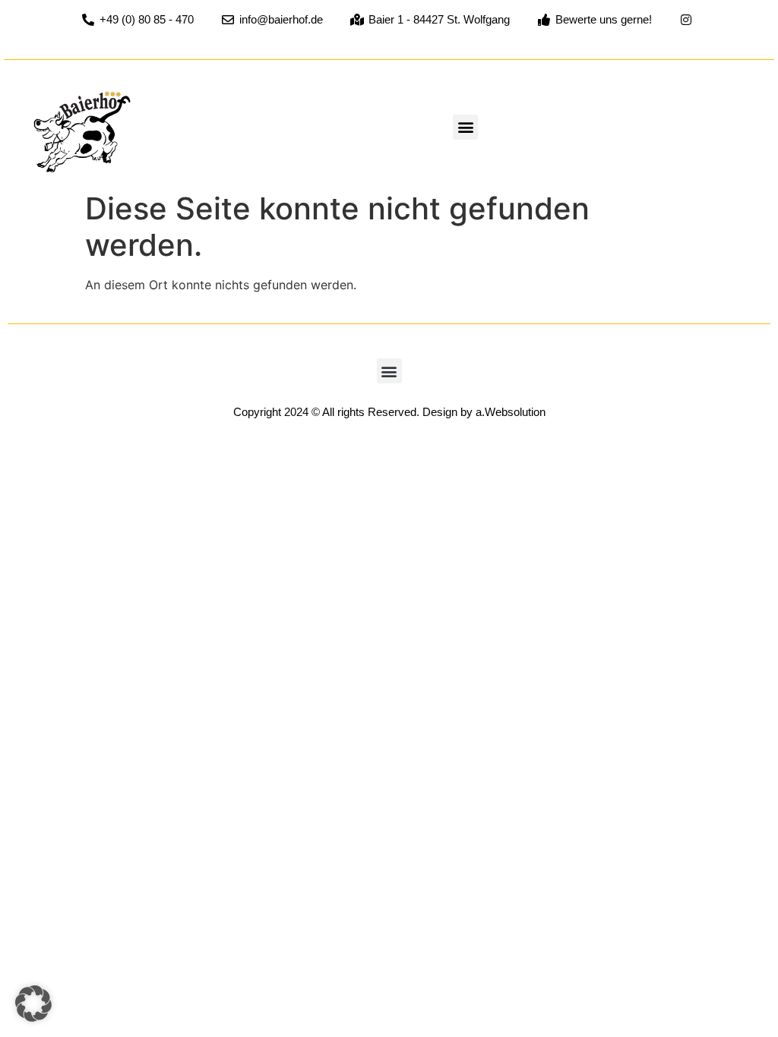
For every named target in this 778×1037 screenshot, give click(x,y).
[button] (465, 127)
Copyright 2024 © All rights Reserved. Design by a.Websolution (389, 411)
